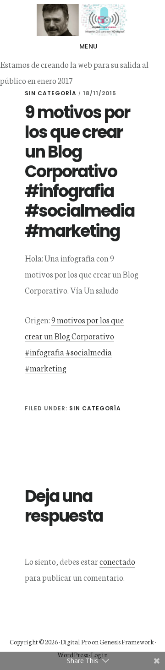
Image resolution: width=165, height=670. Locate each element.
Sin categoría (51, 93)
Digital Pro (75, 641)
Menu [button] (88, 46)
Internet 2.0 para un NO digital (82, 20)
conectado (117, 561)
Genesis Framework (126, 641)
